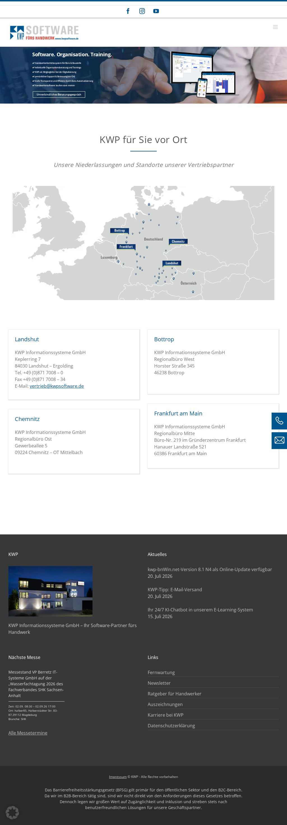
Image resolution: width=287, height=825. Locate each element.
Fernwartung (161, 672)
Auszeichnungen (165, 704)
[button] (12, 812)
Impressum (118, 776)
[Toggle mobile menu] (276, 27)
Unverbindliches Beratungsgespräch (59, 94)
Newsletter (159, 683)
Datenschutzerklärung (171, 726)
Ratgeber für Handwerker (175, 694)
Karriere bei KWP (166, 715)
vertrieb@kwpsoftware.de (57, 386)
